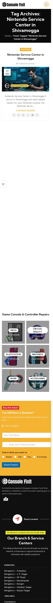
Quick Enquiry (11, 464)
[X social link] (19, 115)
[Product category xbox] (13, 332)
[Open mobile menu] (46, 4)
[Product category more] (13, 380)
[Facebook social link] (14, 115)
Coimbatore (10, 601)
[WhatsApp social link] (28, 115)
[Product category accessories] (37, 380)
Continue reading (25, 110)
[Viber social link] (37, 115)
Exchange (42, 457)
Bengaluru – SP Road (14, 577)
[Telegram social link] (32, 115)
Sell (20, 457)
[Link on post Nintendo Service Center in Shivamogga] (25, 79)
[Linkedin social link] (23, 115)
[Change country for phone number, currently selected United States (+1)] (5, 444)
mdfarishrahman (27, 63)
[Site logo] (13, 4)
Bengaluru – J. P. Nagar (16, 574)
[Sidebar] (3, 184)
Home (8, 36)
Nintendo (25, 49)
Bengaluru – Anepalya (15, 570)
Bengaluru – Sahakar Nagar (18, 587)
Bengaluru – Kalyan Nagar (17, 590)
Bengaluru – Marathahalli (16, 580)
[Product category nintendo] (37, 356)
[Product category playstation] (13, 356)
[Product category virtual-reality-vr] (37, 332)
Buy (29, 457)
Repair (9, 457)
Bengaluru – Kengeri (14, 584)
